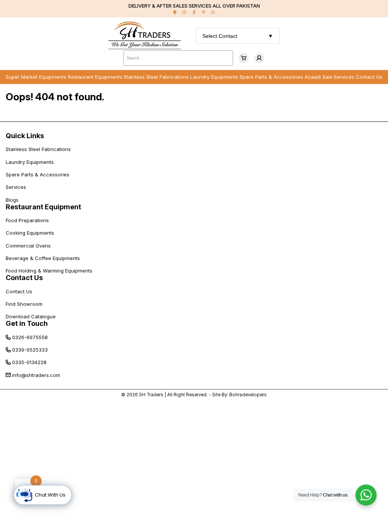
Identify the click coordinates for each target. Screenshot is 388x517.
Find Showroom (24, 304)
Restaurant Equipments (95, 77)
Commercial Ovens (28, 246)
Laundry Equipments (214, 77)
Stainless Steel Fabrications (156, 77)
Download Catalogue (31, 316)
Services (344, 77)
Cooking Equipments (30, 233)
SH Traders (151, 394)
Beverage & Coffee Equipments (43, 258)
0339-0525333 (30, 350)
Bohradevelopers (248, 394)
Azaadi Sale (319, 77)
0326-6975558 (30, 337)
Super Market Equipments (36, 77)
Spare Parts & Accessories (271, 77)
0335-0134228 (29, 362)
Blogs (12, 200)
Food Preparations (27, 220)
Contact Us (369, 77)
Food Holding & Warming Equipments (49, 271)
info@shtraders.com (36, 375)
